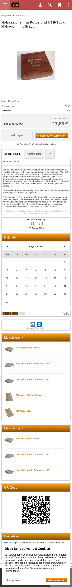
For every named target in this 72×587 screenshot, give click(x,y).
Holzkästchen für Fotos (28, 348)
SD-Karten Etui (23, 411)
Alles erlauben (56, 580)
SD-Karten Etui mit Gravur (29, 395)
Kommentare (34, 154)
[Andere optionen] (68, 5)
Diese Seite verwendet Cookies (27, 548)
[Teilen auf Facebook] (33, 324)
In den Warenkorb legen (51, 135)
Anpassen (13, 580)
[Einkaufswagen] (59, 5)
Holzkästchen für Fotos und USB (32, 363)
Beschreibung (12, 154)
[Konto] (40, 5)
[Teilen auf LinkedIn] (39, 324)
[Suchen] (50, 5)
